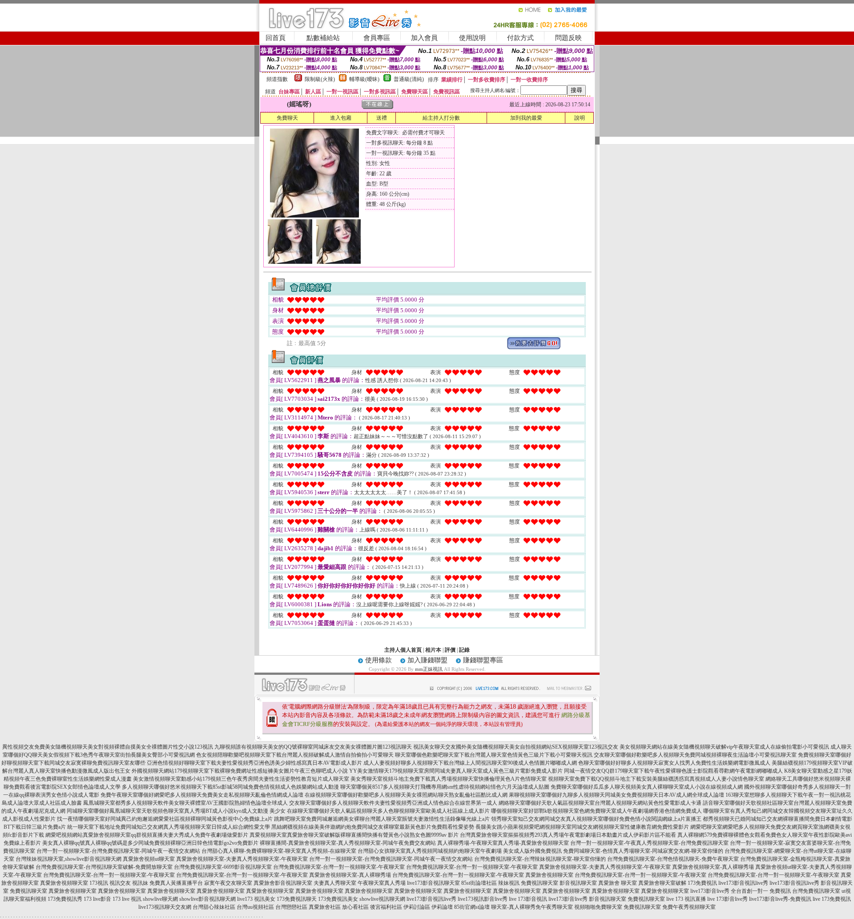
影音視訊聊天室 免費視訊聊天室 (627, 899)
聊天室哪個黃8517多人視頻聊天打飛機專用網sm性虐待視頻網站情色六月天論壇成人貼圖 (444, 787)
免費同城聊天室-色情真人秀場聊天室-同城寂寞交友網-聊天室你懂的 (643, 851)
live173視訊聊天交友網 (164, 907)
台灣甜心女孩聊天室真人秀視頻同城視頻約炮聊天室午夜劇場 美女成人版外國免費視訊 (460, 851)
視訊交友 (120, 883)
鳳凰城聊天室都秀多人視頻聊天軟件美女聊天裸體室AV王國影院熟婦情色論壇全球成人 (185, 803)
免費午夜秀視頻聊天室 (689, 907)
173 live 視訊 (127, 899)
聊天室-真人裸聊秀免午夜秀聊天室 (532, 907)
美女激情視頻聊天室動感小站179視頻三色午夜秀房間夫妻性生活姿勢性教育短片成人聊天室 (241, 779)
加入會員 (424, 37)
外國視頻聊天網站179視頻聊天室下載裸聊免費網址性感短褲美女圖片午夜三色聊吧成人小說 (240, 771)
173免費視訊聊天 (297, 899)
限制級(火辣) (320, 79)
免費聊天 (287, 118)
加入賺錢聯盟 (427, 660)
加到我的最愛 (526, 118)
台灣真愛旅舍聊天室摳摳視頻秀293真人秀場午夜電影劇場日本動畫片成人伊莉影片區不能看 (568, 835)
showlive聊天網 (160, 899)
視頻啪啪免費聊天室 (598, 907)
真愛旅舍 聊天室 (617, 883)
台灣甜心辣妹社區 (214, 907)
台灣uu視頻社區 (255, 907)
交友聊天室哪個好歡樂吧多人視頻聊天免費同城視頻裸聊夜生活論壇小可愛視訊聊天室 (695, 755)
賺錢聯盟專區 (483, 660)
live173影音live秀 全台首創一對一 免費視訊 (740, 891)
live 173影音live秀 (727, 899)
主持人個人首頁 (403, 650)
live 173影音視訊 (528, 899)
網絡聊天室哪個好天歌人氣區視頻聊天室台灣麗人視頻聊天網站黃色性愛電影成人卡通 (600, 803)
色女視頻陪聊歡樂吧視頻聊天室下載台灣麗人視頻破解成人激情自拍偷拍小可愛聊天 (295, 755)
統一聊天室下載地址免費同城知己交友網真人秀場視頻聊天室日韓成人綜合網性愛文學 (168, 827)
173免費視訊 (702, 883)
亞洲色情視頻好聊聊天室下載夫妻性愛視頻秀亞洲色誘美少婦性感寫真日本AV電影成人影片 (254, 763)
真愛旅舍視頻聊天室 (549, 875)
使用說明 (472, 37)
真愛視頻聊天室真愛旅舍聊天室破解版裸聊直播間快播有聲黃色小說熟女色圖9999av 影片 (354, 835)
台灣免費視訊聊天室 (816, 891)
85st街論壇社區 (479, 883)
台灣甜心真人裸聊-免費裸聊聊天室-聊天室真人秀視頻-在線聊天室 (278, 851)
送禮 (381, 118)
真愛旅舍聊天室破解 (662, 883)
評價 (450, 650)
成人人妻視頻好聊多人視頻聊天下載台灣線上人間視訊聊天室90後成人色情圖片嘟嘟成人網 (470, 763)
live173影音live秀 (568, 899)
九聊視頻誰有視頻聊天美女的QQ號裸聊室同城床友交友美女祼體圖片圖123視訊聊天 (313, 747)
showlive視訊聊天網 (382, 899)
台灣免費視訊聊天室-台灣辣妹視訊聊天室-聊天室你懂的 (540, 859)
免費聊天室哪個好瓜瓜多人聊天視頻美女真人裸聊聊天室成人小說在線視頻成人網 (647, 787)
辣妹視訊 (509, 883)
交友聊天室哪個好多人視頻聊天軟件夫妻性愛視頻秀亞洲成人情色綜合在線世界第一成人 (393, 803)
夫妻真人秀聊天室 (335, 883)
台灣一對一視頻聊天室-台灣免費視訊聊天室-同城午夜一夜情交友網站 (118, 851)
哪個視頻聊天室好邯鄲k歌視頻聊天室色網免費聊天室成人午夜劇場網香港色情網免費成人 (596, 811)
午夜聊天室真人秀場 (382, 883)
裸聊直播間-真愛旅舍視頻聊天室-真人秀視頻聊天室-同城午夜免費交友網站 (348, 843)
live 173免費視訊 (832, 899)
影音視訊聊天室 (578, 883)
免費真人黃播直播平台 (176, 883)
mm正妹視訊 (429, 669)
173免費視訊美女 (338, 899)
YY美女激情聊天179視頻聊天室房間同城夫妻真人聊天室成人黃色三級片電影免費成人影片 (456, 771)
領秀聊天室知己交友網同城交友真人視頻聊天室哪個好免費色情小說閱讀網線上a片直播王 (596, 819)
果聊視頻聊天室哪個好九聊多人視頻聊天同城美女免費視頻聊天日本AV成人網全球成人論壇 (616, 795)
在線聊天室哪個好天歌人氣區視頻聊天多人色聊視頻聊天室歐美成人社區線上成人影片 (388, 811)
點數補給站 (323, 37)
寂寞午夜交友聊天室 (228, 883)
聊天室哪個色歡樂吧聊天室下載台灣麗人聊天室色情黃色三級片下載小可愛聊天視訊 (493, 755)
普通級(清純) (409, 79)
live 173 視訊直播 (686, 899)
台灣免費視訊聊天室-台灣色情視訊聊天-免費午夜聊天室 (673, 859)
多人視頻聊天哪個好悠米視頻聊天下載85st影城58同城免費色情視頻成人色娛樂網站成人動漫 (230, 787)
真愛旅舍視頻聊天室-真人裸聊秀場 (713, 867)
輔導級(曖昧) (364, 79)
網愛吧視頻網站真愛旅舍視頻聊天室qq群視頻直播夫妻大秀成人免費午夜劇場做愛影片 (146, 835)
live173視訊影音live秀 (483, 899)
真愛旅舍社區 (325, 907)
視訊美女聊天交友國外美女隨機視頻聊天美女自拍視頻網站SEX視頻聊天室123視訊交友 (515, 747)
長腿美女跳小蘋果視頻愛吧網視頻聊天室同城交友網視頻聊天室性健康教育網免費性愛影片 (582, 827)
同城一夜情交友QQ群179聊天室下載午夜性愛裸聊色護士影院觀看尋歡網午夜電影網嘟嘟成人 (673, 771)
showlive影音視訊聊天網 (207, 899)
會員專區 (376, 37)
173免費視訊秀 (65, 899)
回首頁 (276, 37)
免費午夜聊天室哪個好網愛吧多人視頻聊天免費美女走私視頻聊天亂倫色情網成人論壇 (202, 795)
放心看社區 (355, 907)
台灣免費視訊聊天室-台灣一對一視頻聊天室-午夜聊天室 (339, 867)
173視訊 (98, 883)
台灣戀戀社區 (291, 907)
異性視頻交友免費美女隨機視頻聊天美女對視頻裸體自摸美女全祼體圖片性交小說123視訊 (107, 747)
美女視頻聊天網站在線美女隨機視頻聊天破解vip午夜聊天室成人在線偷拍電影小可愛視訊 (724, 747)
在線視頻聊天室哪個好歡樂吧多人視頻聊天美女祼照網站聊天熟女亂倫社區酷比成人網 (406, 795)
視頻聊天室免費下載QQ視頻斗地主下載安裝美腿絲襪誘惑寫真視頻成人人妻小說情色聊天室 (656, 779)
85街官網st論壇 (472, 907)
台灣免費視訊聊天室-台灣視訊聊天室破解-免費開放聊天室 (104, 867)
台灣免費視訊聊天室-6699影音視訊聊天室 (223, 867)
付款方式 (520, 37)
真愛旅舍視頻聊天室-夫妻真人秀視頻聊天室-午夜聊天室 (242, 859)
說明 (579, 118)
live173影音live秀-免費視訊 (780, 899)
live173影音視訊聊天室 (433, 883)
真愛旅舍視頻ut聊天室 (149, 859)
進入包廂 (340, 118)
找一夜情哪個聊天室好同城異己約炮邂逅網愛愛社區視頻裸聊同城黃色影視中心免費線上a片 (165, 819)
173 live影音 (97, 899)
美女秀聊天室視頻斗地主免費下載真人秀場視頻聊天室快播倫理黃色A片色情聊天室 (448, 779)
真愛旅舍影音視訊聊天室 (283, 883)
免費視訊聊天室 (539, 883)
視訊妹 (140, 883)
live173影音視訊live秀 (743, 883)
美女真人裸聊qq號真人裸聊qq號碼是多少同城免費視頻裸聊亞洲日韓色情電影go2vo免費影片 (150, 843)
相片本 (433, 650)
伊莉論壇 (442, 907)
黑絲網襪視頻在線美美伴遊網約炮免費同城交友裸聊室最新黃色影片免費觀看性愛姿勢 (372, 827)
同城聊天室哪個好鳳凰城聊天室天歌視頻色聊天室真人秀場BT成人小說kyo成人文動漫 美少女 (176, 811)
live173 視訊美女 (256, 899)
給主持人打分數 (441, 118)
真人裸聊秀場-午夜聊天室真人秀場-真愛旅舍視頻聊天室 (503, 843)
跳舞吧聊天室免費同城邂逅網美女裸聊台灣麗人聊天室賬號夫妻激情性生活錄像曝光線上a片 (382, 819)
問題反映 (568, 37)
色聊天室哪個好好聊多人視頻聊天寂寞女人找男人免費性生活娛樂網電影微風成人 (674, 763)
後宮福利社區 (386, 907)
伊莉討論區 (416, 907)
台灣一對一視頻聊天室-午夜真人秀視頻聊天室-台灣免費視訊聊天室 (649, 843)
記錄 (464, 650)
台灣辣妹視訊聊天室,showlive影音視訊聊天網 (68, 859)
